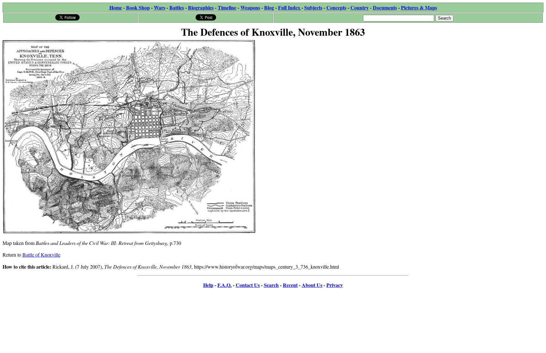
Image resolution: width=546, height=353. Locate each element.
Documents (385, 7)
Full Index (289, 7)
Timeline (227, 7)
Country (359, 7)
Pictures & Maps (419, 7)
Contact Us (248, 285)
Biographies (201, 7)
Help (208, 285)
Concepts (336, 7)
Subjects (313, 7)
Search (271, 285)
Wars (159, 7)
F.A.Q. (224, 285)
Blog (269, 7)
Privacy (334, 285)
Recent (290, 285)
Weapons (250, 7)
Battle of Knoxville (41, 254)
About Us (312, 285)
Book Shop (138, 7)
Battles (176, 7)
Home (115, 7)
